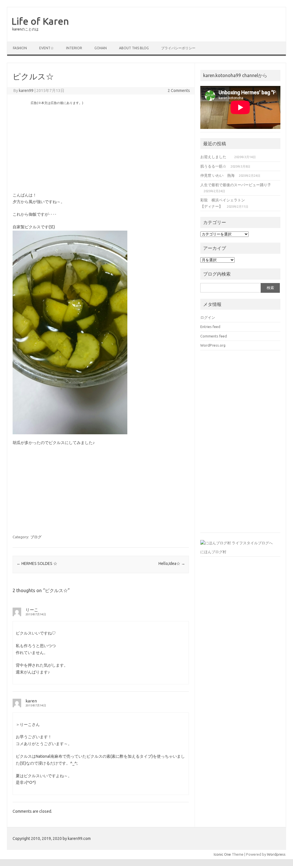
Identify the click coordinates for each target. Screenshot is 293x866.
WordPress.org (212, 345)
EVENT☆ (46, 48)
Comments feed (213, 336)
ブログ (35, 537)
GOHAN (100, 48)
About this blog (134, 48)
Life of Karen (40, 20)
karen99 (26, 90)
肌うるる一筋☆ (213, 166)
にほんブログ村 (213, 552)
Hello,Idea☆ (172, 563)
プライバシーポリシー (178, 48)
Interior (74, 48)
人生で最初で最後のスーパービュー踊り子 (235, 185)
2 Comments (179, 90)
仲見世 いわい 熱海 (217, 175)
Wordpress (276, 854)
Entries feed (210, 327)
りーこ (31, 609)
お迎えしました (215, 157)
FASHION (20, 48)
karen (31, 700)
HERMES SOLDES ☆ (37, 563)
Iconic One (222, 854)
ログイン (207, 317)
